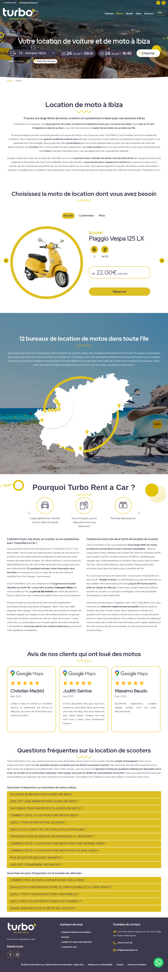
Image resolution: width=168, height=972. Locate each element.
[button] (158, 962)
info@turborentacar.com (29, 3)
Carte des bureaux (46, 61)
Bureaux (65, 937)
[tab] (84, 794)
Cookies (119, 964)
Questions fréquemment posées (76, 932)
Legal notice (78, 964)
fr (160, 12)
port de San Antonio (42, 591)
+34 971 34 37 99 (10, 3)
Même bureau (16, 61)
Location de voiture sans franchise (77, 942)
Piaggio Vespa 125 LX (116, 238)
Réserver (119, 291)
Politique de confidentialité (100, 964)
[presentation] (6, 260)
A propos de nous (69, 947)
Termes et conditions (136, 964)
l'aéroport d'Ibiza (64, 587)
